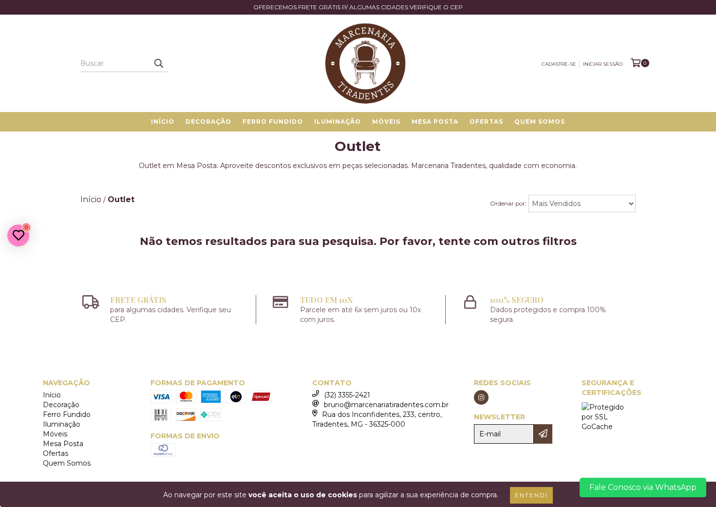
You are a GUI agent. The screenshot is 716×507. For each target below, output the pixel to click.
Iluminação (337, 121)
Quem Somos (539, 121)
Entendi (531, 495)
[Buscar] (158, 63)
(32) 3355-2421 (347, 395)
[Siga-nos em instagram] (481, 397)
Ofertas (486, 121)
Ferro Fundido (273, 121)
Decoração (208, 121)
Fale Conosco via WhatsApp (643, 487)
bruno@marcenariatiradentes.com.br (386, 404)
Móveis (386, 121)
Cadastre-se (559, 64)
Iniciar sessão (602, 64)
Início (162, 121)
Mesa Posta (435, 121)
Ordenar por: (508, 203)
